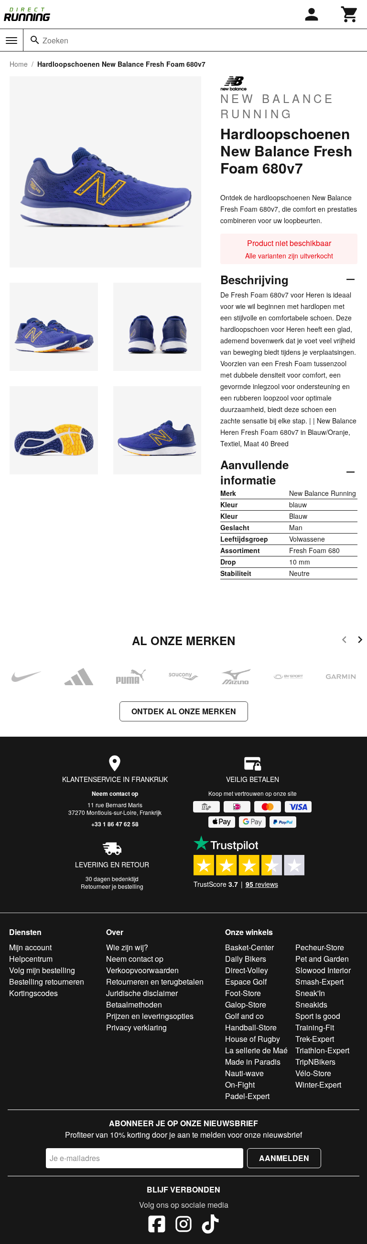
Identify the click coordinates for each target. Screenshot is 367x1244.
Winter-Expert (318, 1084)
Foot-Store (243, 992)
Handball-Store (251, 1027)
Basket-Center (249, 947)
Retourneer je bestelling (112, 886)
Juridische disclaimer (142, 992)
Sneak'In (310, 992)
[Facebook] (156, 1225)
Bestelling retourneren (46, 981)
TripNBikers (315, 1061)
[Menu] (11, 40)
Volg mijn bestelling (42, 970)
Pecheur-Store (319, 947)
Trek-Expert (314, 1038)
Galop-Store (245, 1004)
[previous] (344, 641)
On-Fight (240, 1084)
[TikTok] (210, 1225)
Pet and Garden (322, 958)
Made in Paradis (253, 1061)
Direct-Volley (246, 970)
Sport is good (317, 1015)
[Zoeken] (35, 40)
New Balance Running (277, 105)
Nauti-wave (244, 1073)
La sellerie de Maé (256, 1050)
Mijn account (30, 947)
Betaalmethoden (134, 1004)
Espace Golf (246, 981)
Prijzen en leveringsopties (150, 1015)
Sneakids (311, 1004)
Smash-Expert (319, 981)
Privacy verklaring (136, 1027)
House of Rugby (252, 1038)
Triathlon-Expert (322, 1050)
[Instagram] (183, 1225)
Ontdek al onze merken (183, 711)
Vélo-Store (313, 1073)
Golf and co (244, 1015)
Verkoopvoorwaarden (142, 970)
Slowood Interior (323, 970)
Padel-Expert (247, 1095)
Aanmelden (284, 1157)
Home (19, 64)
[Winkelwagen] (349, 14)
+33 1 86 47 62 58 (115, 824)
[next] (360, 641)
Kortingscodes (33, 992)
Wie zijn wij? (127, 947)
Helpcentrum (31, 958)
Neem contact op (115, 793)
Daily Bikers (245, 958)
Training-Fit (314, 1027)
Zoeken (55, 40)
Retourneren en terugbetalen (155, 981)
